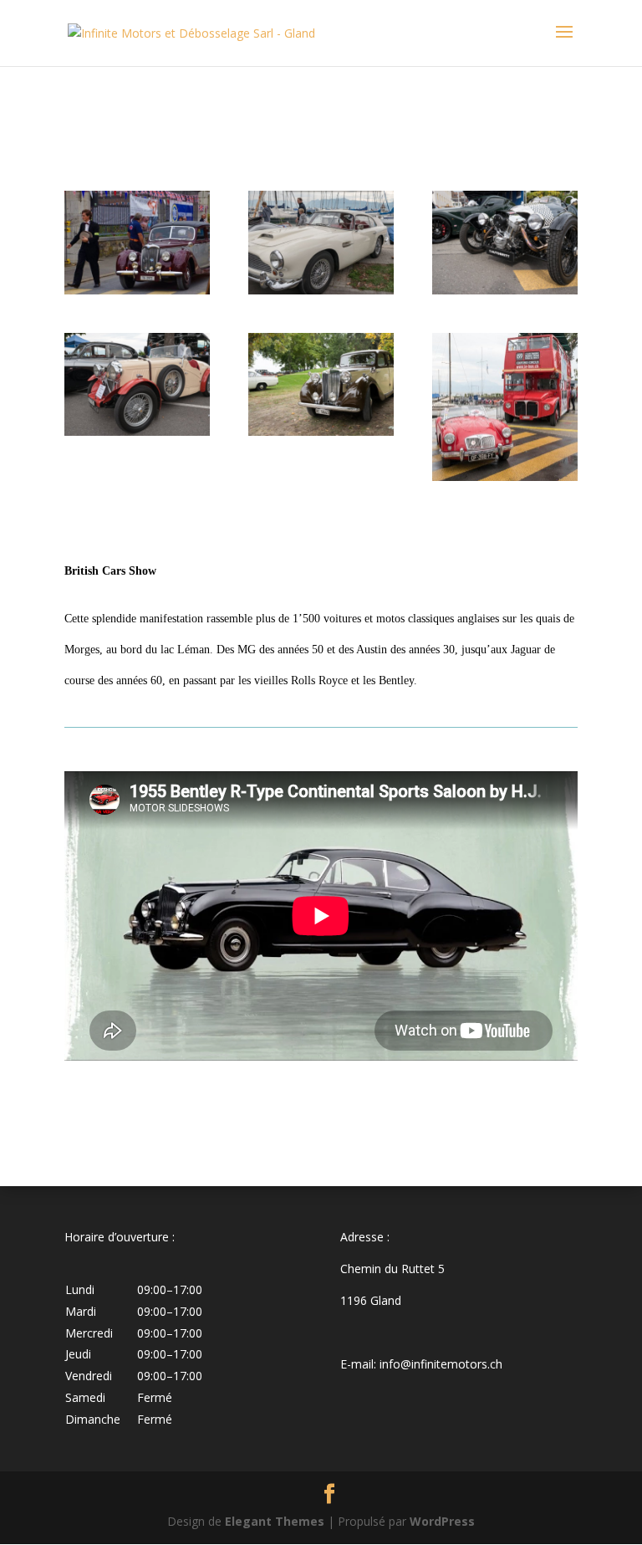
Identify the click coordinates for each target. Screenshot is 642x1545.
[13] (505, 476)
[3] (137, 290)
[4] (321, 290)
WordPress (442, 1521)
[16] (505, 290)
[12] (321, 431)
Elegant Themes (274, 1521)
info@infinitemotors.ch (441, 1364)
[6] (137, 431)
